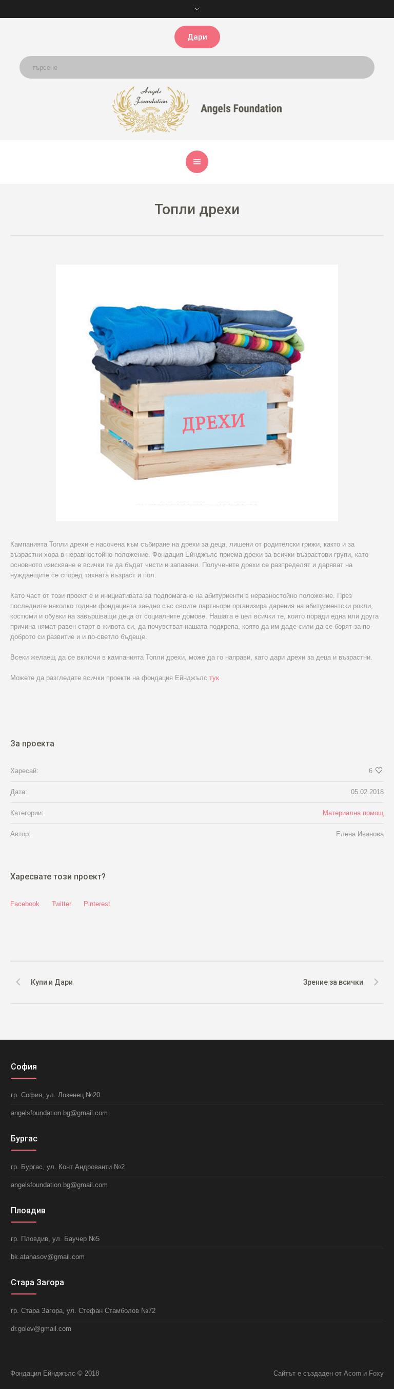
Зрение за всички (333, 982)
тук (214, 678)
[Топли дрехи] (197, 393)
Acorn (352, 1373)
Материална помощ (353, 813)
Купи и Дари (52, 982)
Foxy (376, 1373)
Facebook (25, 904)
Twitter (61, 904)
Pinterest (97, 904)
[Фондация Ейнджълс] (197, 108)
